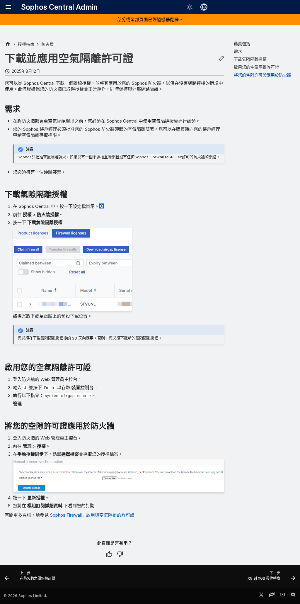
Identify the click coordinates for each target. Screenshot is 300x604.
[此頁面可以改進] (120, 554)
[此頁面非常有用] (109, 554)
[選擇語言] (204, 7)
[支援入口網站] (272, 595)
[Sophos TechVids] (282, 595)
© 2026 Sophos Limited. (25, 595)
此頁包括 (242, 43)
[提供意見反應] (293, 595)
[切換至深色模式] (190, 7)
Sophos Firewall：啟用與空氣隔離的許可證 (92, 515)
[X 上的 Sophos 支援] (261, 595)
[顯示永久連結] (221, 58)
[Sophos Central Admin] (8, 44)
